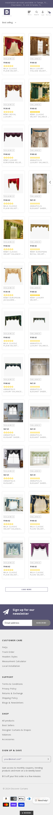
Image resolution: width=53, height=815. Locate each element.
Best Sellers (8, 725)
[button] (8, 66)
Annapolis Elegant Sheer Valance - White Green (39, 482)
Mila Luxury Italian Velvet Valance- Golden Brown (39, 70)
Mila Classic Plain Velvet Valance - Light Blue (12, 573)
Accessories (8, 739)
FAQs (5, 647)
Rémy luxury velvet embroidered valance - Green (39, 299)
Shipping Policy (10, 698)
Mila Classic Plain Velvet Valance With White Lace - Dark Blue (37, 528)
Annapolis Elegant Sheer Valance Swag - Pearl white (38, 207)
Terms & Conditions (12, 684)
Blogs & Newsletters (12, 702)
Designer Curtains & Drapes (16, 730)
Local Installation (11, 666)
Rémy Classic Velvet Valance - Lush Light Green (13, 253)
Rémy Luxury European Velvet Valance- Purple (13, 161)
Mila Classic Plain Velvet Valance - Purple (39, 573)
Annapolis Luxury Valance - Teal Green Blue (39, 344)
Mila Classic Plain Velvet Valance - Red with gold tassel (11, 207)
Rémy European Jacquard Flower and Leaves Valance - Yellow (13, 299)
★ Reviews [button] (26, 813)
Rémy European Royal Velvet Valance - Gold (38, 253)
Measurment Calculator (14, 661)
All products (8, 720)
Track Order (8, 652)
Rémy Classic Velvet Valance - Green (39, 115)
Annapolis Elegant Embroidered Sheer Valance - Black (12, 482)
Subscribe (41, 623)
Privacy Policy (9, 688)
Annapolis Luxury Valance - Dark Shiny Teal (13, 390)
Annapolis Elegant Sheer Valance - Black (13, 436)
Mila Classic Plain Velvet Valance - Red (11, 70)
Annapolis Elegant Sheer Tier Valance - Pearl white (38, 390)
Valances (6, 734)
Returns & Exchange (12, 693)
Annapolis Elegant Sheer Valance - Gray (38, 436)
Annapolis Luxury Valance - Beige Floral (39, 161)
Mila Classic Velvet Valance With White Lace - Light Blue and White (13, 528)
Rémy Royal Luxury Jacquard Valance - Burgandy (10, 115)
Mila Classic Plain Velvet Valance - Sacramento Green (10, 344)
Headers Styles (10, 656)
